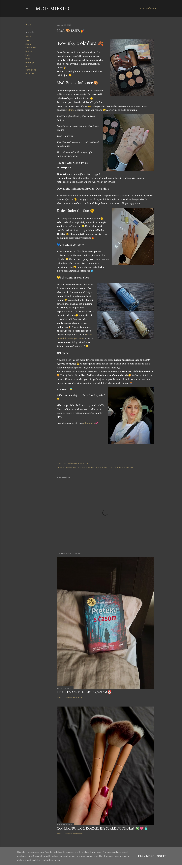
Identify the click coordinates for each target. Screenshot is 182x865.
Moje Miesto (52, 8)
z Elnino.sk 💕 (90, 423)
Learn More (145, 856)
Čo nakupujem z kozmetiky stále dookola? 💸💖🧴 (102, 828)
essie (27, 40)
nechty (28, 66)
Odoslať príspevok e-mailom (76, 463)
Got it (161, 856)
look (27, 55)
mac (27, 58)
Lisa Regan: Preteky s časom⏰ (84, 692)
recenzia (29, 73)
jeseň (28, 44)
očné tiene (30, 70)
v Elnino (70, 109)
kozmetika (30, 47)
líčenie (28, 51)
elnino (28, 36)
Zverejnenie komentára (73, 697)
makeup (29, 62)
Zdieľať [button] (28, 25)
